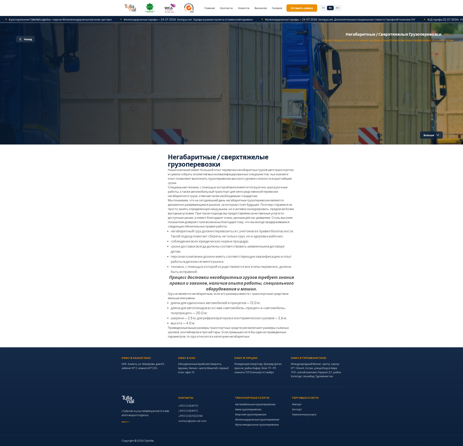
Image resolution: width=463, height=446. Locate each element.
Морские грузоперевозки (250, 414)
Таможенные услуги (304, 414)
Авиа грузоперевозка (248, 409)
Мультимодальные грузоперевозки (257, 424)
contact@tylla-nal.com (192, 420)
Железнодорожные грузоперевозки (257, 419)
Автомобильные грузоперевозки (255, 404)
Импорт (297, 404)
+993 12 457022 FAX (190, 415)
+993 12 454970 (188, 405)
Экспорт (297, 409)
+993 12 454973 (188, 410)
